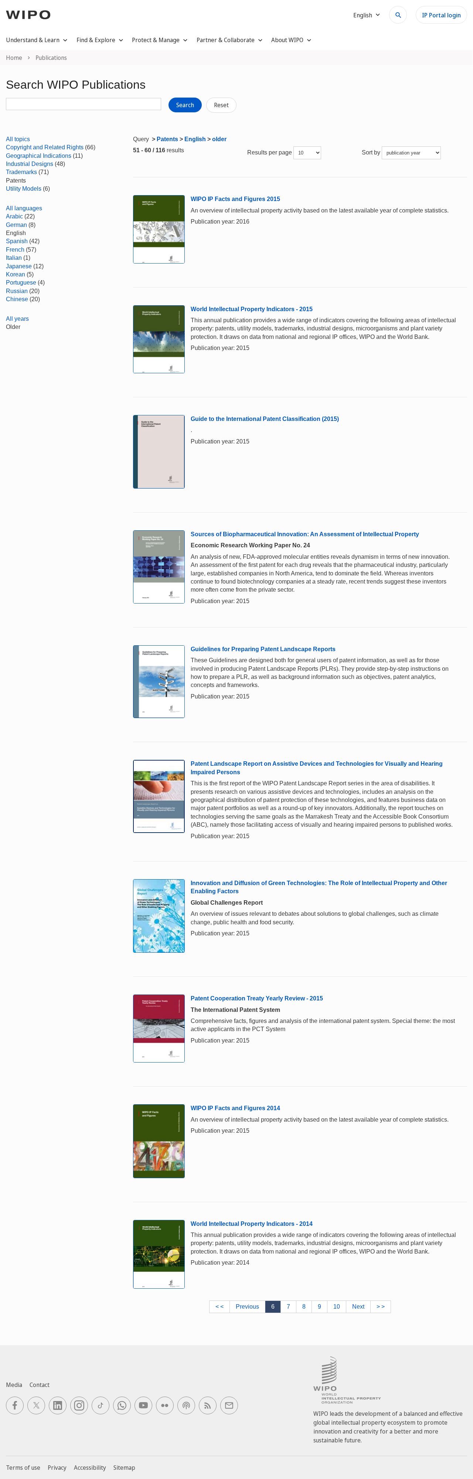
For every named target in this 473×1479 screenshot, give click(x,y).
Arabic (14, 216)
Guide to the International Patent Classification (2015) (265, 419)
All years (17, 319)
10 (336, 1306)
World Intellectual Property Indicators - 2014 (252, 1224)
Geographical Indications (38, 156)
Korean (15, 274)
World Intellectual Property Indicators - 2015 (252, 309)
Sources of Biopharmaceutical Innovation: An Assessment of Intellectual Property (305, 534)
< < (219, 1306)
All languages (24, 208)
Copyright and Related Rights (45, 147)
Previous (247, 1306)
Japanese (19, 266)
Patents (167, 139)
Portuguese (21, 282)
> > (381, 1306)
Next (358, 1306)
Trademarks (21, 172)
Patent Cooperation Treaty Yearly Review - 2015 (257, 998)
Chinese (17, 299)
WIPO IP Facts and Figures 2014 (235, 1108)
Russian (17, 291)
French (15, 249)
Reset (221, 105)
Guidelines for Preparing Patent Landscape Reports (263, 649)
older (219, 139)
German (16, 225)
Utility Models (23, 189)
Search (185, 105)
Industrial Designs (29, 164)
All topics (18, 139)
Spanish (17, 241)
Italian (14, 258)
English (195, 139)
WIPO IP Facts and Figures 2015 (235, 199)
